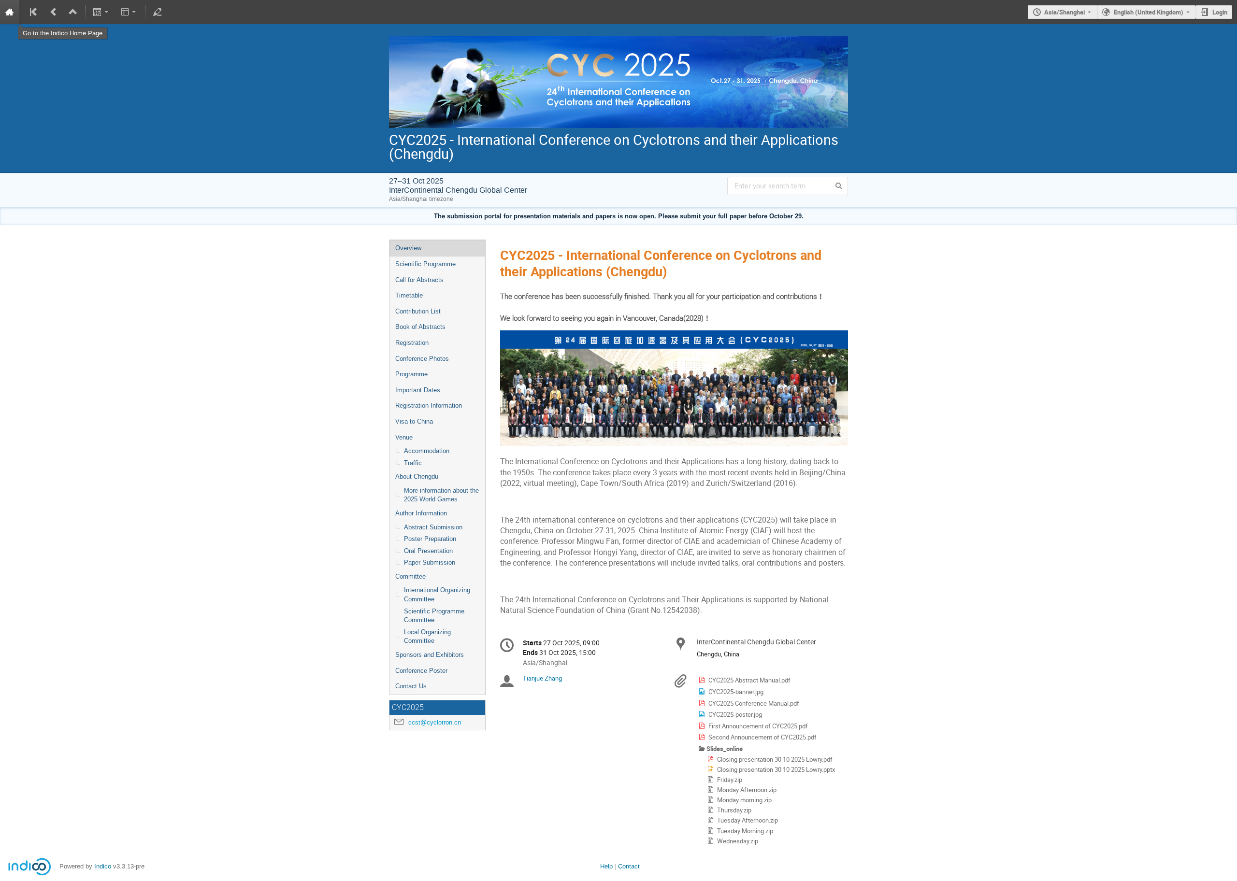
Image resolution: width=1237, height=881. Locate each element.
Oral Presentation (428, 550)
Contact (629, 866)
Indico (102, 866)
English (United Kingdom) (1148, 12)
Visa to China (414, 421)
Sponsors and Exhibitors (429, 654)
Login (1219, 12)
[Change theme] (129, 12)
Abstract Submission (433, 527)
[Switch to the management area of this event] (157, 12)
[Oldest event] (34, 12)
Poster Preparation (430, 538)
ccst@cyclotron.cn (434, 722)
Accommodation (426, 451)
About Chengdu (416, 476)
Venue (404, 437)
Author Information (421, 513)
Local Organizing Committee (427, 636)
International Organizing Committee (437, 594)
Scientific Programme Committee (434, 616)
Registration (412, 342)
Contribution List (418, 311)
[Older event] (53, 12)
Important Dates (417, 390)
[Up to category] (73, 12)
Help (606, 866)
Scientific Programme (425, 264)
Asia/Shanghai (1064, 12)
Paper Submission (429, 562)
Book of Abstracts (420, 326)
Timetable (409, 295)
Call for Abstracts (419, 280)
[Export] (101, 12)
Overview (408, 248)
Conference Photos (422, 358)
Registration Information (428, 405)
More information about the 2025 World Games (441, 495)
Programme (411, 374)
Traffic (413, 463)
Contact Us (411, 686)
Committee (410, 576)
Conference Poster (421, 670)
